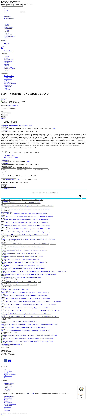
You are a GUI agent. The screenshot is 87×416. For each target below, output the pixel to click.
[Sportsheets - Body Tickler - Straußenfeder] (13, 219)
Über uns (6, 80)
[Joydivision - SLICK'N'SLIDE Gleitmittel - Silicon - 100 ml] (18, 317)
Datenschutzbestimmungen (12, 179)
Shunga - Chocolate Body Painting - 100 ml (37, 330)
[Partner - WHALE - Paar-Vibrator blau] (12, 247)
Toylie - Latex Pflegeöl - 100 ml (28, 285)
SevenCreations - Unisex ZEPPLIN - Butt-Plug (40, 206)
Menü (5, 9)
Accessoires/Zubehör (9, 68)
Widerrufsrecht (8, 85)
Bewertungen (12, 125)
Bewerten (3, 118)
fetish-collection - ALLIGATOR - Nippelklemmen (42, 244)
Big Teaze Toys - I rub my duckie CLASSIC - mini (43, 324)
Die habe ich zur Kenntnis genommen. (20, 179)
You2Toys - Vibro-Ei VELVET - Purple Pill (38, 228)
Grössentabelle (8, 77)
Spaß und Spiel (8, 67)
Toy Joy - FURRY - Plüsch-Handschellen (36, 262)
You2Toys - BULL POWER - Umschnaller (37, 292)
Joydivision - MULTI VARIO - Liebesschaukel (40, 338)
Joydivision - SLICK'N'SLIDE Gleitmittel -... (47, 317)
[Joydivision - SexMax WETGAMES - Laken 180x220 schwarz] (19, 271)
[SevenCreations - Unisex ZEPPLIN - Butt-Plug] (14, 206)
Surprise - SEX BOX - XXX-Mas (30, 259)
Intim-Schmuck (8, 61)
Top (2, 414)
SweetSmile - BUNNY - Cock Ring (31, 203)
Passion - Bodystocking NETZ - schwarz (35, 250)
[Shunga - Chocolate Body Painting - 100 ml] (13, 330)
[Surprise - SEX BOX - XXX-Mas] (11, 259)
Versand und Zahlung (10, 83)
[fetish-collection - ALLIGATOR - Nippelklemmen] (15, 244)
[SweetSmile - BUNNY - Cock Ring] (11, 203)
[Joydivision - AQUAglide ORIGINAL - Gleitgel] (15, 239)
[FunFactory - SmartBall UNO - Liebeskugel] (13, 209)
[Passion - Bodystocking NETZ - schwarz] (12, 250)
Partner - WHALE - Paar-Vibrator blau (33, 247)
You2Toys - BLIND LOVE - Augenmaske (36, 222)
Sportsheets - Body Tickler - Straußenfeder (36, 219)
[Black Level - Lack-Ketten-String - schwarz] (13, 232)
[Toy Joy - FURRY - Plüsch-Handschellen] (13, 262)
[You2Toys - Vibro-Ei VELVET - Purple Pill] (13, 228)
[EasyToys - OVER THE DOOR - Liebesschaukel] (15, 304)
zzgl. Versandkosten (12, 105)
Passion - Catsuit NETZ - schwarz (30, 253)
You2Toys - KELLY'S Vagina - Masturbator (38, 298)
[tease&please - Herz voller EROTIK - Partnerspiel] (15, 274)
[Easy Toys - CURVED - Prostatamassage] (13, 295)
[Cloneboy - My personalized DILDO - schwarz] (14, 307)
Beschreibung (4, 125)
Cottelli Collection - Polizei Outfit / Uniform (38, 225)
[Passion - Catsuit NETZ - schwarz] (11, 253)
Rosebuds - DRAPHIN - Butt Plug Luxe (35, 327)
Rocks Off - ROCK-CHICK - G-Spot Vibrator (40, 341)
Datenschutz (7, 86)
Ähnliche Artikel (5, 200)
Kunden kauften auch (15, 200)
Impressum (7, 89)
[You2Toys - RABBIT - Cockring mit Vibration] (14, 216)
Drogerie (6, 65)
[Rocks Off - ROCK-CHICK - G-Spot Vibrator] (14, 341)
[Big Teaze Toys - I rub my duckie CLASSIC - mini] (15, 324)
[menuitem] (45, 9)
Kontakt (6, 373)
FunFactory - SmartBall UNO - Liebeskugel (38, 209)
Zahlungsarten (8, 82)
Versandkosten (30, 393)
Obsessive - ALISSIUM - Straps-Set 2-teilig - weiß (43, 335)
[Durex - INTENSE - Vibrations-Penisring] (13, 213)
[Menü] (84, 387)
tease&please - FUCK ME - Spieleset (32, 256)
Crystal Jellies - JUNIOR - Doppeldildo (34, 265)
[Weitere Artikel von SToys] (3, 99)
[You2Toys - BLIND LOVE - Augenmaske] (13, 222)
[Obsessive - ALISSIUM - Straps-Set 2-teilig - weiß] (15, 335)
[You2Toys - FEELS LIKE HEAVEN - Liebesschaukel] (16, 301)
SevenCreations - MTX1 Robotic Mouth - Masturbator (46, 311)
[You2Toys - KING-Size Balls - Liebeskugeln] (14, 314)
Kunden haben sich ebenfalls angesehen (32, 200)
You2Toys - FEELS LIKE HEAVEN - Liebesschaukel (46, 301)
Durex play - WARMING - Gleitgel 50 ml (36, 235)
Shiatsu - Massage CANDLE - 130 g (32, 277)
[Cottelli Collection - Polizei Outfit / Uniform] (13, 225)
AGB (5, 88)
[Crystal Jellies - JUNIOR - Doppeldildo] (12, 265)
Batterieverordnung (9, 76)
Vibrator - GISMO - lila (21, 289)
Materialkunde (8, 79)
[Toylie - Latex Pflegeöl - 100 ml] (10, 285)
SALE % (6, 70)
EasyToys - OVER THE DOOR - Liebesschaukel (42, 304)
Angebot (6, 56)
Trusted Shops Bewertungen (24, 125)
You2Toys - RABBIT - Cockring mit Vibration (40, 216)
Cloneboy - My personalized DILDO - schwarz (40, 307)
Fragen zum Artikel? (9, 155)
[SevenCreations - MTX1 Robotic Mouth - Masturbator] (16, 311)
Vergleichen (4, 114)
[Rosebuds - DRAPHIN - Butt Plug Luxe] (12, 327)
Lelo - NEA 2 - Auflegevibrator (27, 321)
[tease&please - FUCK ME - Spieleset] (11, 256)
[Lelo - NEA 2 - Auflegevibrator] (10, 321)
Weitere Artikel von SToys (11, 157)
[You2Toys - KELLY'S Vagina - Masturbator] (13, 298)
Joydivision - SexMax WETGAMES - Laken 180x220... (52, 271)
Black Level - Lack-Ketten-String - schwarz (37, 232)
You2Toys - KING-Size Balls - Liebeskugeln (39, 314)
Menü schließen (8, 50)
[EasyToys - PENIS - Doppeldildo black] (12, 268)
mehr (53, 128)
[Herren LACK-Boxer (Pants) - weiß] (11, 282)
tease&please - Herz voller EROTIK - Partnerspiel (42, 274)
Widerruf (6, 370)
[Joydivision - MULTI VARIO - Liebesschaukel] (14, 338)
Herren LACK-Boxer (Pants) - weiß (31, 282)
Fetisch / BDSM (8, 59)
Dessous (6, 62)
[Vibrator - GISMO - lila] (8, 289)
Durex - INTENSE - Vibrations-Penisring (36, 213)
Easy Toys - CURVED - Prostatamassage (36, 295)
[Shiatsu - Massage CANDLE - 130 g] (11, 277)
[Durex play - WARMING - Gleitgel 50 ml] (13, 235)
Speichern (3, 185)
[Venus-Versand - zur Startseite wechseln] (12, 6)
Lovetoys (6, 58)
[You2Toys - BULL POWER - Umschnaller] (13, 292)
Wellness (6, 64)
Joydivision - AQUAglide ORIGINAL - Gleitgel (42, 239)
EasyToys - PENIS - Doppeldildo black (34, 268)
